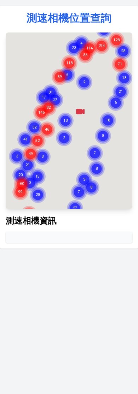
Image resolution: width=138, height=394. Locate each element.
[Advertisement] (69, 323)
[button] (80, 112)
